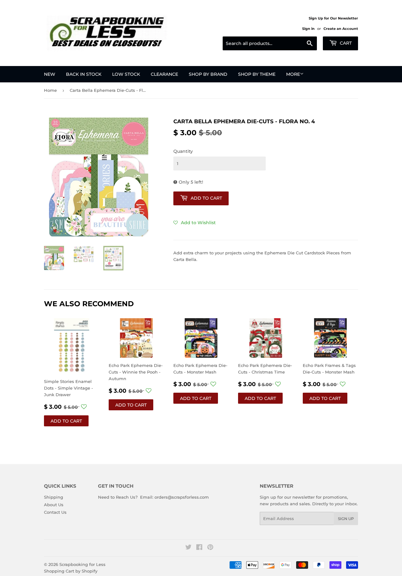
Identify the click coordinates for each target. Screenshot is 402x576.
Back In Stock (83, 74)
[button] (194, 222)
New (49, 74)
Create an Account (340, 28)
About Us (53, 504)
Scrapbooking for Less (82, 564)
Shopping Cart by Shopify (70, 570)
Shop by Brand (208, 74)
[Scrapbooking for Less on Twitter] (188, 548)
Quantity (183, 151)
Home (50, 90)
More (293, 74)
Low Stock (126, 74)
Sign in (308, 28)
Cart (345, 43)
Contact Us (55, 512)
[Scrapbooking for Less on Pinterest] (210, 548)
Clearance (164, 74)
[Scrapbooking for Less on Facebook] (199, 548)
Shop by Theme (256, 74)
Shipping (53, 497)
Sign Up (346, 518)
